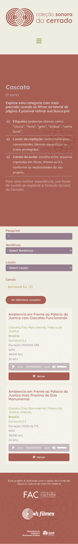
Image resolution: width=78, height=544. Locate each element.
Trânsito (25, 412)
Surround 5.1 (17, 287)
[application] (39, 367)
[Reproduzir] (13, 367)
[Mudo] (54, 367)
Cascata (14, 327)
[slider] (62, 366)
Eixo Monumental (33, 327)
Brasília (14, 336)
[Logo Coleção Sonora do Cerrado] (39, 10)
